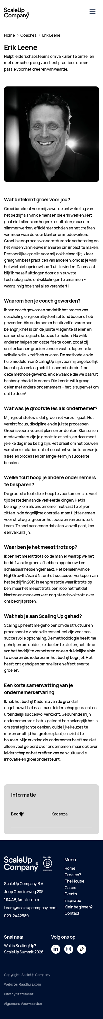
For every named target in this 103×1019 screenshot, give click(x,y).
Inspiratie (72, 900)
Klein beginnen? (78, 907)
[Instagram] (68, 949)
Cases (70, 887)
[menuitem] (78, 868)
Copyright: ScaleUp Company (27, 974)
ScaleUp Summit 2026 (23, 952)
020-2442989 (16, 915)
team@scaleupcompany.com (30, 907)
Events (70, 894)
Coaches (28, 35)
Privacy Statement (18, 994)
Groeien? (72, 875)
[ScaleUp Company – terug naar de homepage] (16, 13)
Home (9, 35)
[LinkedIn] (55, 949)
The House (74, 881)
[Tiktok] (81, 949)
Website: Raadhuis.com (22, 984)
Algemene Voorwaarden (23, 1003)
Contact (72, 913)
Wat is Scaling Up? (20, 945)
